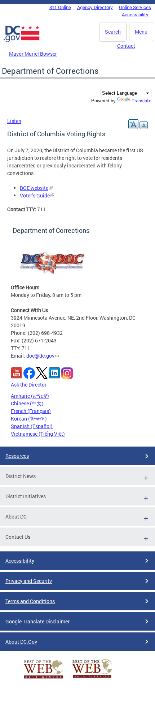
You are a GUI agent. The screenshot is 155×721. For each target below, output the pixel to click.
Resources (17, 455)
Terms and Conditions (30, 601)
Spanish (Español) (32, 426)
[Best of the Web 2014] (44, 678)
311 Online (60, 7)
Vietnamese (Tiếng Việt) (38, 433)
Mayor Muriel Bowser (33, 53)
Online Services (135, 7)
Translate (141, 100)
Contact (126, 45)
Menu (141, 31)
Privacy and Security (28, 580)
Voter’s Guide (35, 195)
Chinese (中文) (27, 403)
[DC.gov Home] (22, 41)
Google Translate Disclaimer (37, 621)
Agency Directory (95, 7)
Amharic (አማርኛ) (30, 395)
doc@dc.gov (40, 355)
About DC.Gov (21, 641)
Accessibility (135, 14)
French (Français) (31, 411)
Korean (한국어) (29, 418)
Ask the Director (28, 384)
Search (113, 31)
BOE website (34, 187)
